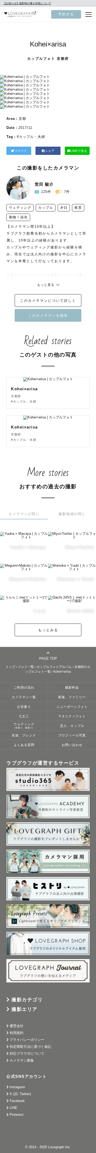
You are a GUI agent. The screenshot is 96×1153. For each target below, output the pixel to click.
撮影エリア (24, 1009)
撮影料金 (72, 687)
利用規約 (16, 1033)
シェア (49, 150)
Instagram (17, 1087)
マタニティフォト (72, 716)
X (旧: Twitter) (20, 1094)
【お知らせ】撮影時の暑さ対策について (27, 3)
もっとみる (48, 630)
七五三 (24, 716)
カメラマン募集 (22, 1060)
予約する (66, 14)
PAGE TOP (48, 658)
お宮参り (24, 706)
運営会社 (16, 1026)
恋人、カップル (72, 725)
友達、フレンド (24, 735)
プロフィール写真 (72, 735)
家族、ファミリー (72, 697)
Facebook (17, 1101)
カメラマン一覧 (24, 697)
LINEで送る (78, 150)
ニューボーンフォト (72, 706)
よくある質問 (24, 745)
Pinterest (16, 1115)
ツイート (20, 150)
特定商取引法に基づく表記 (30, 1047)
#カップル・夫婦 (31, 137)
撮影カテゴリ (27, 999)
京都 (22, 119)
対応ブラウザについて (27, 1053)
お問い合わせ (72, 745)
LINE (13, 1108)
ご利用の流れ (24, 687)
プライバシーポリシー (27, 1040)
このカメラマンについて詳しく (48, 301)
